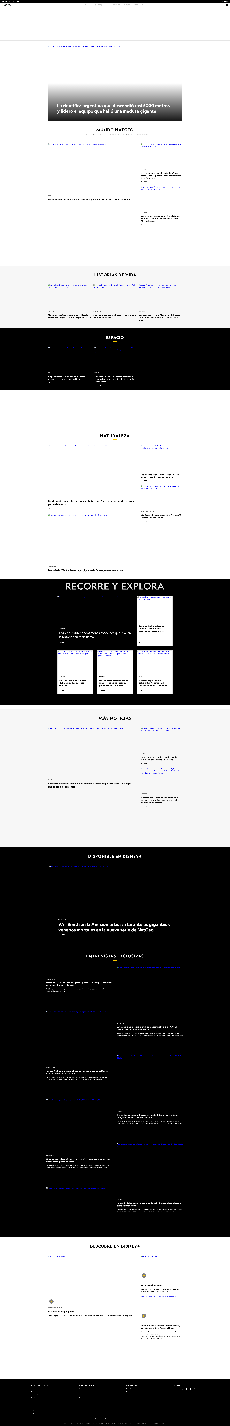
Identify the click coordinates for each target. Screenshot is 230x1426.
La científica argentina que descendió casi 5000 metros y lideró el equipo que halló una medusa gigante (113, 108)
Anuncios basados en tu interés (127, 1419)
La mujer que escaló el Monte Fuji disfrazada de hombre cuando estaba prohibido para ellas (159, 317)
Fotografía (34, 1407)
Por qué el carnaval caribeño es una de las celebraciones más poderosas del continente (113, 683)
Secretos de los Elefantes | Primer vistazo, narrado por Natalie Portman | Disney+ (160, 1326)
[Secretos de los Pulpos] (161, 1267)
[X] (178, 1389)
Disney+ (225, 1)
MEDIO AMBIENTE (147, 511)
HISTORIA (52, 311)
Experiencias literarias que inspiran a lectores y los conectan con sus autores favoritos (151, 630)
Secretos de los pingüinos (61, 1311)
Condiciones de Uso (98, 1419)
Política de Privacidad (110, 1419)
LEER (62, 116)
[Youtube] (190, 1389)
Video (32, 1413)
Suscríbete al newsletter (12, 1)
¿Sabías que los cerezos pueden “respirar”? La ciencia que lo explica (161, 516)
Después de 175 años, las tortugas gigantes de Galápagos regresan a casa (85, 570)
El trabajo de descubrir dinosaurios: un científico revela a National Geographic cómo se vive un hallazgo (148, 1116)
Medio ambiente (35, 1394)
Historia (33, 1398)
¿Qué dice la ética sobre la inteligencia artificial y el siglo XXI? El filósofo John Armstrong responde (147, 1028)
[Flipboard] (186, 1389)
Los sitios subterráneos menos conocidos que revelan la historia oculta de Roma (89, 199)
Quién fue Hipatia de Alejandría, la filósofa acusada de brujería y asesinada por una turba (69, 316)
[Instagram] (182, 1389)
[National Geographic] (3, 5)
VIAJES (51, 195)
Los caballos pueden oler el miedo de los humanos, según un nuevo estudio (160, 476)
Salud (50, 779)
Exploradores (82, 1398)
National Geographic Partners (86, 1391)
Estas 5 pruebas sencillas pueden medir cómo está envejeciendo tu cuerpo (159, 758)
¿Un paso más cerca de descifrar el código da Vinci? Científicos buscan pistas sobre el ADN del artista (160, 218)
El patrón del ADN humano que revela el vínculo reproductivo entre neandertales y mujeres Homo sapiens (160, 800)
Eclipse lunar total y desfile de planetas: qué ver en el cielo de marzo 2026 (66, 377)
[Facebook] (175, 1389)
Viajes (32, 1404)
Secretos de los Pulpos (151, 1285)
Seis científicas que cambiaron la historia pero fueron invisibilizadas (114, 316)
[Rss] (195, 1389)
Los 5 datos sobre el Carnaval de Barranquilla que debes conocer (73, 683)
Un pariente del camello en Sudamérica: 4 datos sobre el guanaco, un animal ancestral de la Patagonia (161, 175)
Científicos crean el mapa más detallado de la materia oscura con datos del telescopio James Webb (114, 379)
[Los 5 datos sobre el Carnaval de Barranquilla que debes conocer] (75, 662)
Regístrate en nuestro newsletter (134, 1388)
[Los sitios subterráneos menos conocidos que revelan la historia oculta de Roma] (95, 621)
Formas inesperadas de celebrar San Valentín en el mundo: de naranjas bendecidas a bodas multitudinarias (154, 684)
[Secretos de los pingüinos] (51, 1301)
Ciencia (60, 100)
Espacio (51, 372)
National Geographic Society (86, 1394)
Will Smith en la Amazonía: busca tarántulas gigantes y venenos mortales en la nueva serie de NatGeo (114, 927)
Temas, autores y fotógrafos (86, 1388)
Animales (145, 169)
